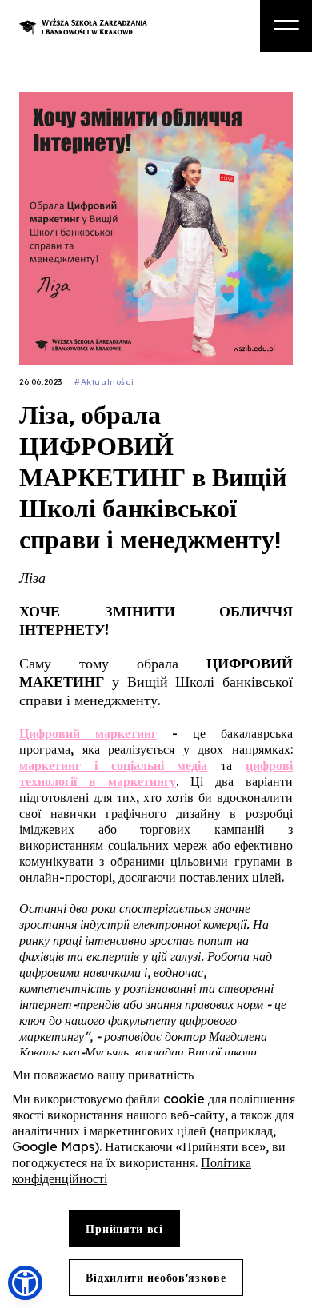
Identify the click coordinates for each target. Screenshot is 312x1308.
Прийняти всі (124, 1229)
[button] (25, 1283)
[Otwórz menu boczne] (286, 26)
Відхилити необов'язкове (156, 1277)
